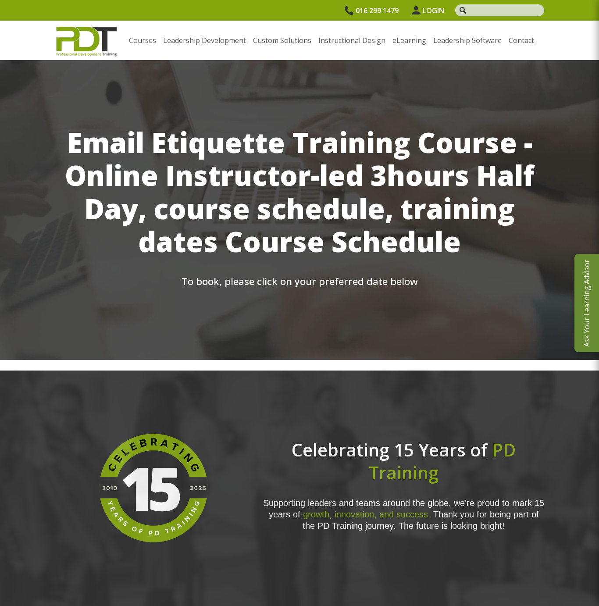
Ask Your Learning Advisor (587, 303)
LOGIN (433, 10)
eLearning (409, 40)
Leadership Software (467, 40)
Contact (521, 40)
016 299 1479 (377, 10)
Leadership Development (204, 40)
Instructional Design (351, 40)
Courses (142, 40)
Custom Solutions (282, 40)
